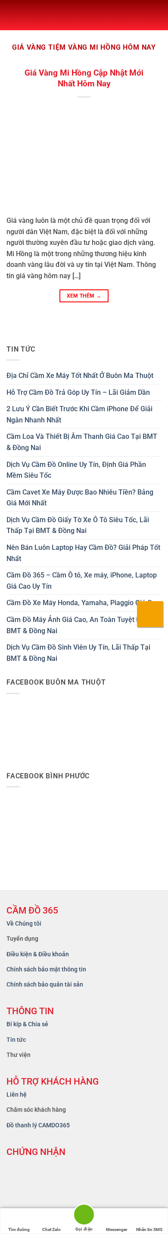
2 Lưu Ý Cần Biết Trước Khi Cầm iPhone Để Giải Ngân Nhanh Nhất (79, 414)
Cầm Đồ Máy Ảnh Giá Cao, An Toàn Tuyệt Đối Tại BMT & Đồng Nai (82, 625)
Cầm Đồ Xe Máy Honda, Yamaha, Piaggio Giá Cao (82, 603)
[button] (13, 15)
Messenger (117, 1229)
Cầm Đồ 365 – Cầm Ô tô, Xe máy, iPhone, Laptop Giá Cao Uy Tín (81, 580)
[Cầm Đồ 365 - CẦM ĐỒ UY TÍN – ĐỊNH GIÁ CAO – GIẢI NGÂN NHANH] (118, 15)
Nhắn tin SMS (149, 1229)
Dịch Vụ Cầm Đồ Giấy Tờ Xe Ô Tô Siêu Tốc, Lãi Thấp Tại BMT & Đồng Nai (77, 525)
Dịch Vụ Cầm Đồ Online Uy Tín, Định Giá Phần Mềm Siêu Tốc (76, 470)
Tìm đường (19, 1229)
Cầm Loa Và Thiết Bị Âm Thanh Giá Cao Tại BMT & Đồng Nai (81, 442)
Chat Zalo (51, 1229)
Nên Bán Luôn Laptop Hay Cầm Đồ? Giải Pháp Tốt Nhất (83, 553)
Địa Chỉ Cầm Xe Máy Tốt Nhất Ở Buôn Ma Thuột (79, 375)
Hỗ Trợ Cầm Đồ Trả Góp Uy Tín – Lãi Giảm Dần (78, 392)
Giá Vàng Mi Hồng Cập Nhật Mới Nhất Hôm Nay (84, 78)
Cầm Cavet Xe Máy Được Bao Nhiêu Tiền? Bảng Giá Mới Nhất (79, 498)
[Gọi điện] (84, 1216)
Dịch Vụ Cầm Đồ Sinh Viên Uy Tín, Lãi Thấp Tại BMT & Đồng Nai (78, 653)
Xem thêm (84, 296)
